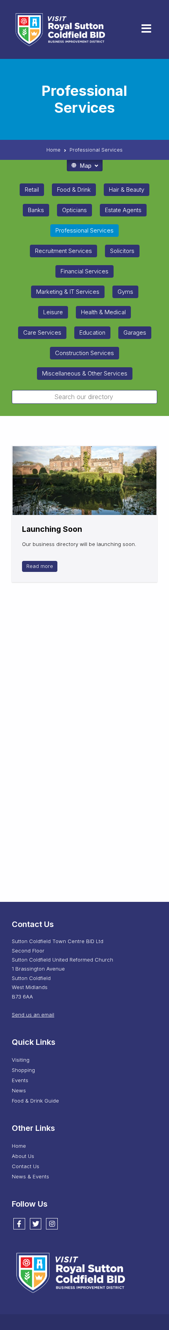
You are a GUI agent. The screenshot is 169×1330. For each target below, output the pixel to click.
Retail (32, 189)
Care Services (42, 332)
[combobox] (84, 397)
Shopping (23, 1070)
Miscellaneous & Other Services (84, 373)
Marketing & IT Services (67, 291)
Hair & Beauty (126, 189)
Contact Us (25, 1166)
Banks (36, 210)
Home (19, 1146)
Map (85, 165)
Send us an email (33, 1014)
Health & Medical (103, 312)
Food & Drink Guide (35, 1100)
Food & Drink (74, 189)
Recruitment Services (63, 251)
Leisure (53, 312)
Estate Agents (123, 210)
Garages (134, 332)
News (19, 1090)
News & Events (30, 1176)
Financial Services (84, 271)
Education (92, 332)
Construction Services (84, 353)
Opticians (74, 210)
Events (20, 1080)
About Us (23, 1156)
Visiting (20, 1060)
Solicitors (122, 251)
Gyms (125, 291)
